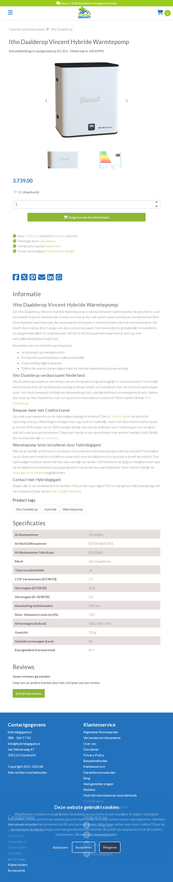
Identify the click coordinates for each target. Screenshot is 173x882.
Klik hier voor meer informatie (95, 834)
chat (53, 491)
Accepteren (84, 847)
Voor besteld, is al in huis (48, 236)
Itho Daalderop (62, 29)
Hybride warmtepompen (27, 29)
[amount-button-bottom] (156, 206)
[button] (126, 100)
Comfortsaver (120, 416)
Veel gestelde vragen (98, 784)
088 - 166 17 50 (19, 738)
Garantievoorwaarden (99, 772)
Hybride (50, 509)
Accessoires (16, 870)
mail (61, 491)
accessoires (49, 438)
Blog (86, 778)
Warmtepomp (73, 509)
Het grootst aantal (39, 246)
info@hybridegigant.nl (24, 744)
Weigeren (110, 847)
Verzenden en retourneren (101, 738)
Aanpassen (60, 847)
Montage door (36, 241)
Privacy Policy (93, 755)
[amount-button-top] (156, 202)
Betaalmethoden (95, 761)
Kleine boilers (18, 865)
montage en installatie (28, 473)
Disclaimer (91, 749)
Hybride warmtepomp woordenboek (110, 795)
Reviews (89, 789)
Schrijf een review (28, 693)
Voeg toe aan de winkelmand (88, 217)
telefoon (74, 491)
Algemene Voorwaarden (100, 732)
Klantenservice (94, 766)
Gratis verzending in (46, 251)
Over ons (89, 744)
